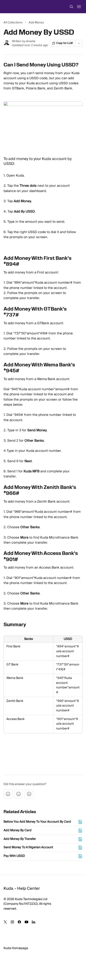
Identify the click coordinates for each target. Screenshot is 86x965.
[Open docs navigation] (78, 6)
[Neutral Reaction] (18, 794)
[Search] (71, 6)
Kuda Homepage (16, 948)
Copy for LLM (64, 43)
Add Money (36, 22)
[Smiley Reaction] (29, 794)
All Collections (13, 22)
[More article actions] (78, 43)
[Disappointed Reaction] (8, 794)
